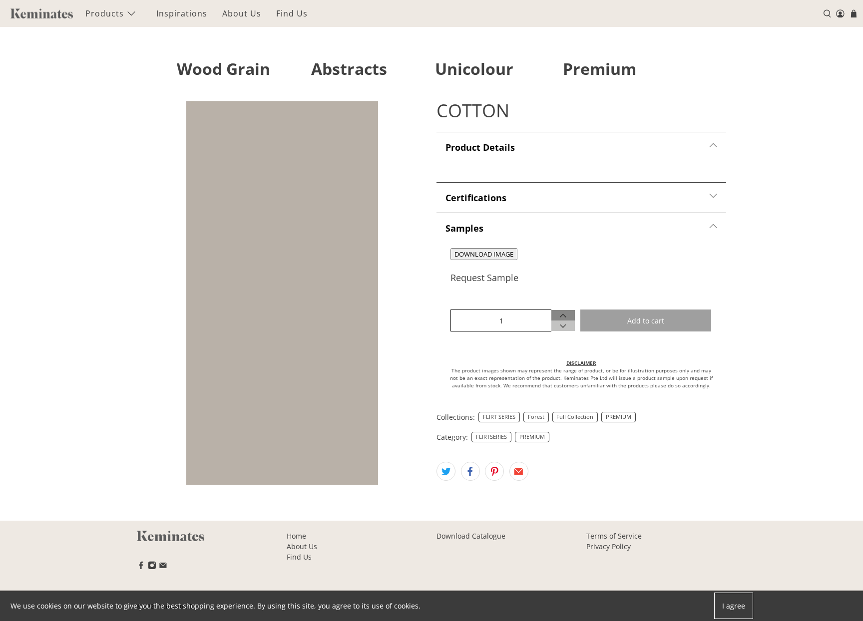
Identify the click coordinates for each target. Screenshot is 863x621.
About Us (241, 13)
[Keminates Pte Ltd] (41, 13)
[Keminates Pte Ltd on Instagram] (152, 567)
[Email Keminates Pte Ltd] (163, 567)
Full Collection (574, 416)
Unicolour (474, 68)
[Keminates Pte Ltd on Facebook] (141, 567)
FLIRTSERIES (491, 436)
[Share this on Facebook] (470, 471)
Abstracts (349, 68)
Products (104, 13)
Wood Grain (223, 68)
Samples (464, 228)
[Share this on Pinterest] (494, 471)
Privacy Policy (608, 546)
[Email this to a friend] (518, 471)
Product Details (480, 147)
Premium (599, 68)
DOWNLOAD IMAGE (483, 254)
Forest (536, 416)
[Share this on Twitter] (445, 471)
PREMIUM (618, 416)
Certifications (475, 198)
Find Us (292, 13)
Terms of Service (614, 536)
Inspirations (181, 13)
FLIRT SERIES (499, 416)
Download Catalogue (470, 536)
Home (296, 536)
